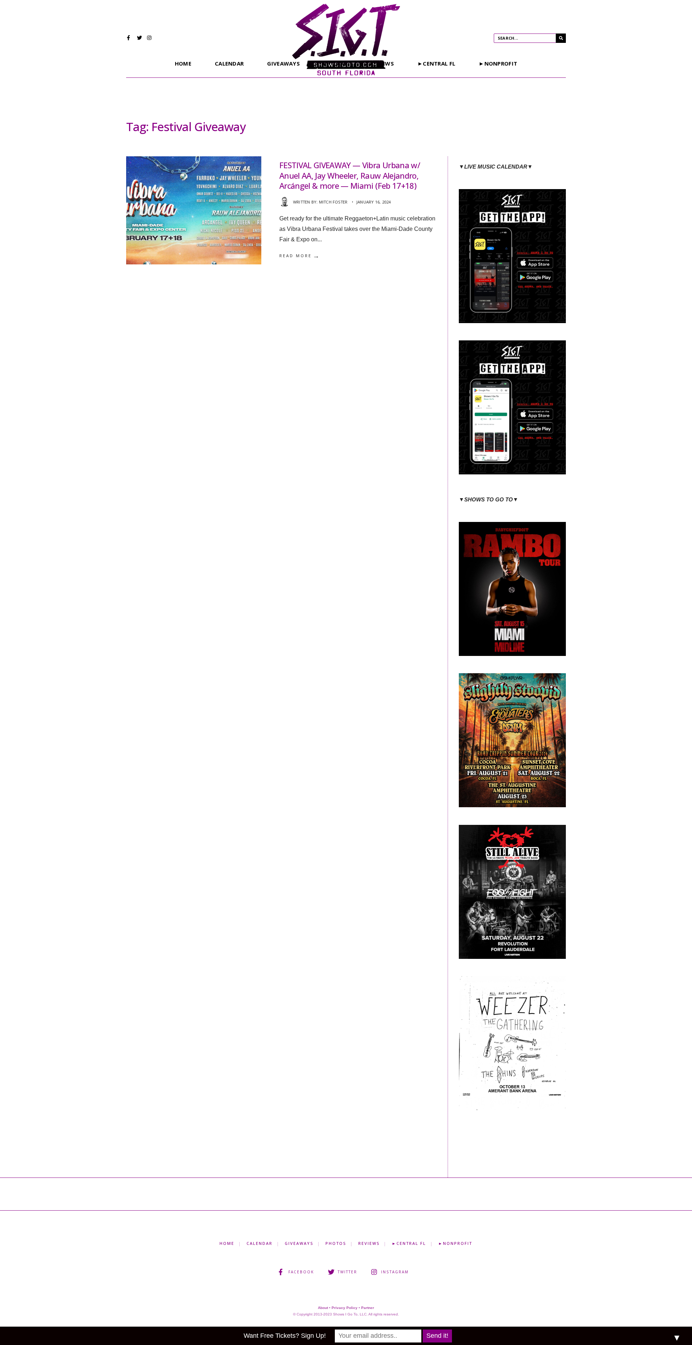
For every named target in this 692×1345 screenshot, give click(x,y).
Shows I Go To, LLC (350, 1314)
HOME (183, 63)
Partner (367, 1308)
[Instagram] (150, 38)
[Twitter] (139, 38)
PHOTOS (335, 1243)
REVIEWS (369, 1243)
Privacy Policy (345, 1308)
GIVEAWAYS (283, 63)
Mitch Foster (333, 202)
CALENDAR (229, 63)
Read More (299, 256)
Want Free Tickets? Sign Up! (285, 1335)
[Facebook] (129, 38)
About (323, 1308)
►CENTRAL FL (436, 63)
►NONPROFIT (498, 63)
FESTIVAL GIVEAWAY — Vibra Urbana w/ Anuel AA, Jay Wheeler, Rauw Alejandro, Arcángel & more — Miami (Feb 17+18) (349, 175)
